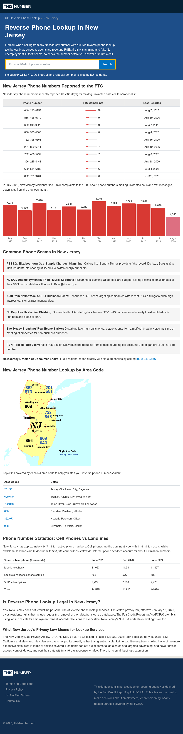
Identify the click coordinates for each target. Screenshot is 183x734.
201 (6, 489)
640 (11, 496)
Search (107, 64)
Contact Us (13, 701)
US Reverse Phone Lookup (22, 18)
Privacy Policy (15, 689)
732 (6, 504)
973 (11, 518)
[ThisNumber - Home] (17, 674)
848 (11, 504)
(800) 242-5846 (146, 359)
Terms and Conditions (19, 684)
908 (6, 526)
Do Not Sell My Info (18, 695)
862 (6, 518)
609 (6, 496)
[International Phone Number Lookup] (17, 6)
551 (11, 489)
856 (6, 511)
